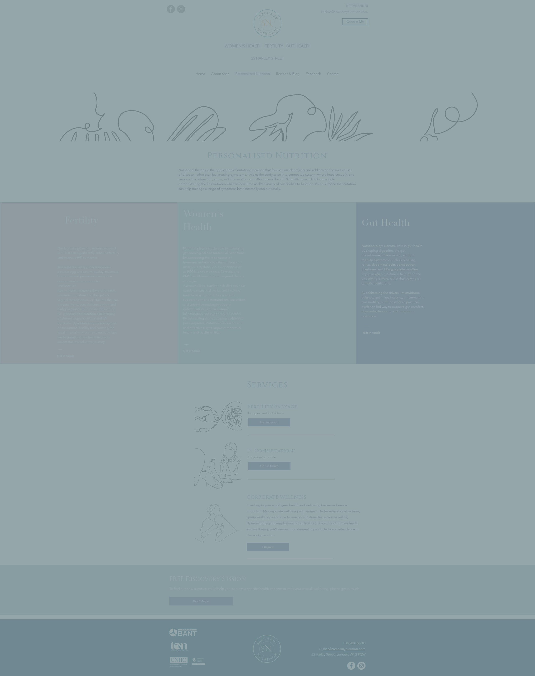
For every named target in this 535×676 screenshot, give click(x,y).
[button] (323, 328)
